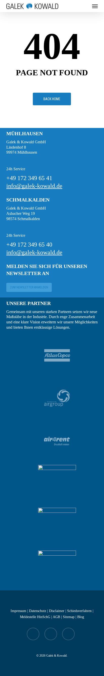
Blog (80, 617)
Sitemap (68, 617)
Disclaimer (56, 611)
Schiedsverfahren (79, 611)
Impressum (18, 611)
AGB (56, 617)
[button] (95, 6)
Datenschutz (37, 611)
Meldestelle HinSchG (35, 617)
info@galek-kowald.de (34, 186)
